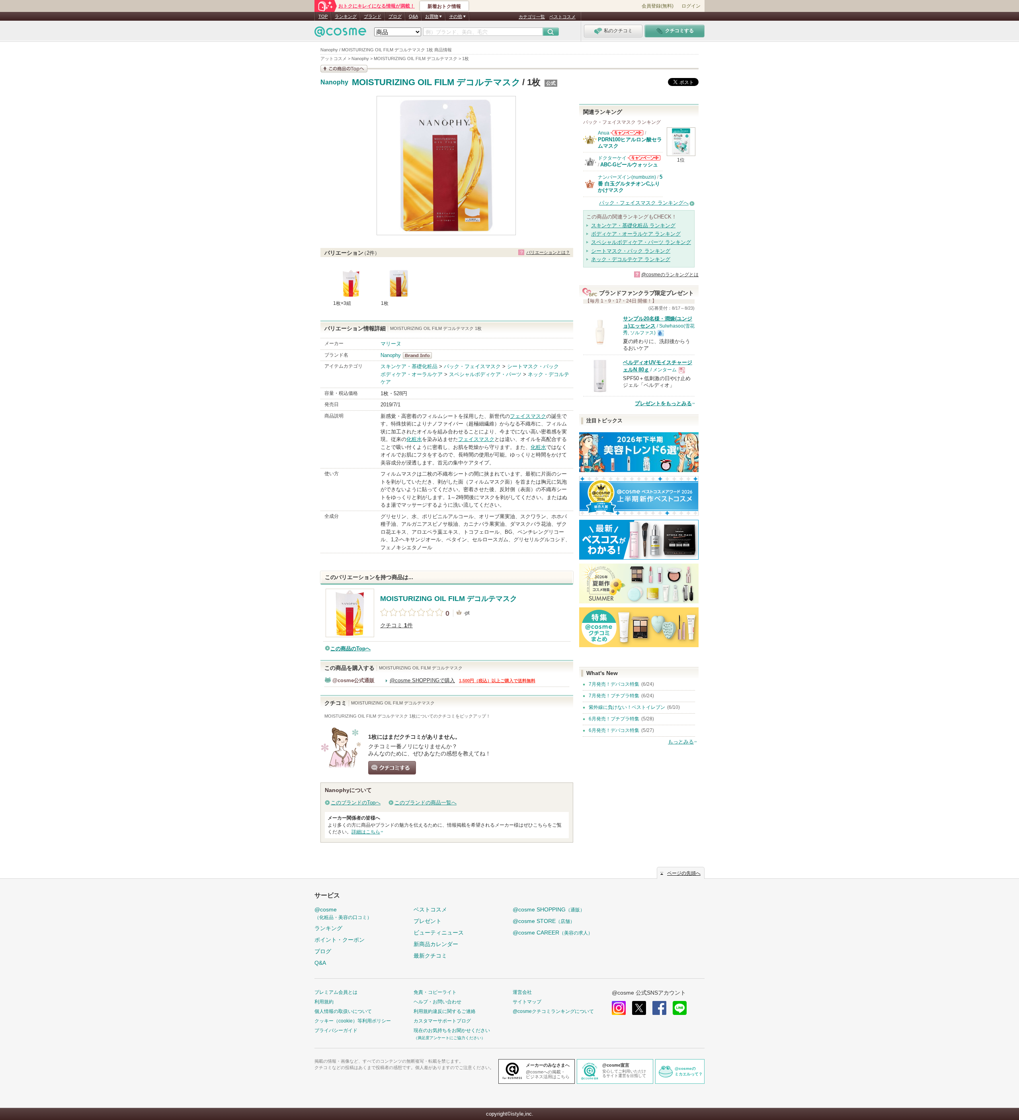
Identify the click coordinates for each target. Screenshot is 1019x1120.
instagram (619, 1008)
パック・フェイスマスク (472, 366)
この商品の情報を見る (343, 68)
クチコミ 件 (396, 625)
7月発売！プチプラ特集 (614, 696)
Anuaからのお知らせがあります (627, 132)
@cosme (343, 913)
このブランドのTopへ (356, 803)
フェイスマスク (528, 416)
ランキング (346, 16)
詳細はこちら (365, 832)
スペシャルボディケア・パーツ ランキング (641, 242)
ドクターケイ (612, 158)
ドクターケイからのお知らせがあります (644, 157)
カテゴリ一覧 (532, 16)
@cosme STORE (544, 921)
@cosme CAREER (553, 932)
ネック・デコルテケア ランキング (630, 259)
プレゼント (427, 921)
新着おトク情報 (444, 6)
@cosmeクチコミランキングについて (553, 1011)
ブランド (372, 16)
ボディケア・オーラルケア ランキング (636, 234)
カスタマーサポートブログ (442, 1021)
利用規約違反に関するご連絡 (445, 1011)
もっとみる (681, 742)
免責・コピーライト (435, 992)
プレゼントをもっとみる (663, 403)
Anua (603, 133)
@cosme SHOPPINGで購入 (422, 680)
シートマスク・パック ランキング (630, 251)
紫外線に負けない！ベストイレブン (627, 707)
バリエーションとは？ (548, 252)
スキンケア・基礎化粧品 (409, 366)
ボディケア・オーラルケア (412, 374)
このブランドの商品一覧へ (425, 803)
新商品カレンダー (436, 944)
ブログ (395, 16)
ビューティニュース (439, 932)
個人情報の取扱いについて (343, 1011)
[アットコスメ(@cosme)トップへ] (340, 34)
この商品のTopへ (350, 649)
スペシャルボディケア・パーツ (485, 374)
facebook (659, 1008)
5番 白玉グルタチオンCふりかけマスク (630, 183)
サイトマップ (527, 1002)
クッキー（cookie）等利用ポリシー (352, 1021)
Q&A (413, 16)
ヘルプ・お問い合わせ (437, 1002)
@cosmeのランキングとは (670, 274)
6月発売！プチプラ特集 (614, 719)
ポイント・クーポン (339, 940)
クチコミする (392, 768)
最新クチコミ (430, 955)
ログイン (691, 6)
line (680, 1008)
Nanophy (334, 82)
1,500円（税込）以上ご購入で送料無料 (497, 680)
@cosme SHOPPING (549, 909)
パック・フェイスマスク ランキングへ (644, 203)
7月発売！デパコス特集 (614, 684)
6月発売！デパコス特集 (614, 730)
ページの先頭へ (684, 873)
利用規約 (324, 1002)
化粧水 (414, 439)
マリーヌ (391, 344)
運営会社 (522, 992)
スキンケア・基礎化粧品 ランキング (633, 225)
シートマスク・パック (533, 366)
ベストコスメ (562, 16)
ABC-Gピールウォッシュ (629, 165)
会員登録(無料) (657, 6)
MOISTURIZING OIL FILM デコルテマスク (436, 82)
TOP (323, 16)
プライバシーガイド (335, 1030)
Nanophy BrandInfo (420, 355)
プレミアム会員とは (335, 992)
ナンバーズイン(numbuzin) (627, 177)
